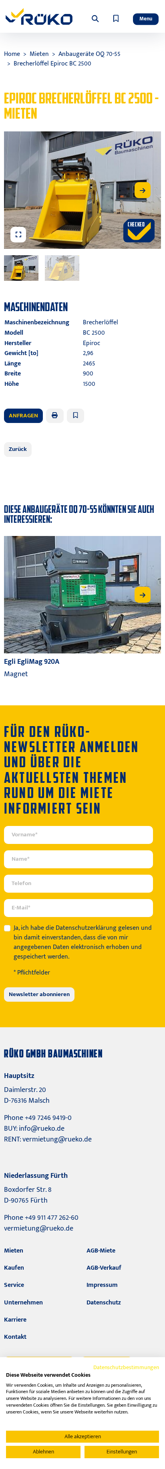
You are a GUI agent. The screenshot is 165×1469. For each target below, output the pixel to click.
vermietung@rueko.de (57, 1139)
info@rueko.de (41, 1129)
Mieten (39, 54)
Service (14, 1285)
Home (12, 54)
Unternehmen (23, 1302)
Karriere (15, 1319)
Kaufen (14, 1268)
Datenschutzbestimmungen (126, 1367)
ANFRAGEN (23, 416)
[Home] (39, 16)
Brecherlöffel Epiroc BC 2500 (52, 63)
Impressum (102, 1285)
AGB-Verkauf (104, 1268)
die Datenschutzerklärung (81, 928)
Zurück (18, 449)
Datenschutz (104, 1302)
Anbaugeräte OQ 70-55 (89, 54)
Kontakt (15, 1337)
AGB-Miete (101, 1250)
